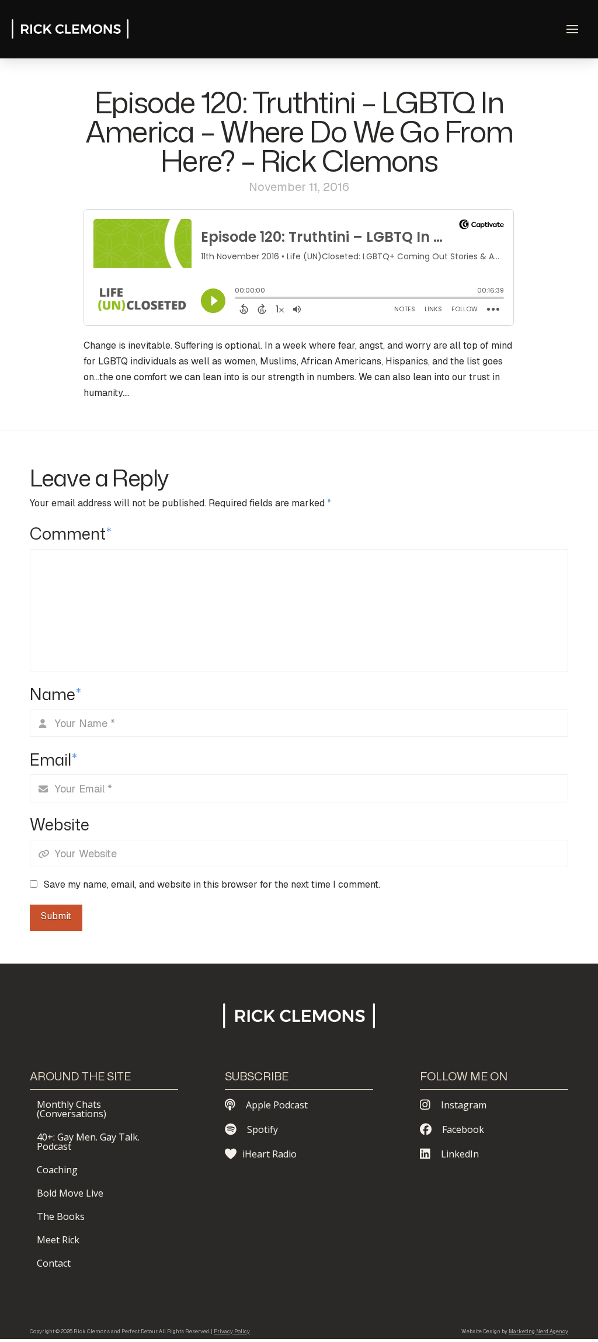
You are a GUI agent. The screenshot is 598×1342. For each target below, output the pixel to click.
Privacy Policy (232, 1331)
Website (59, 824)
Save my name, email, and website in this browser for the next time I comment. (212, 884)
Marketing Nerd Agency (538, 1331)
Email (53, 759)
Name (55, 694)
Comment (71, 533)
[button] (572, 29)
